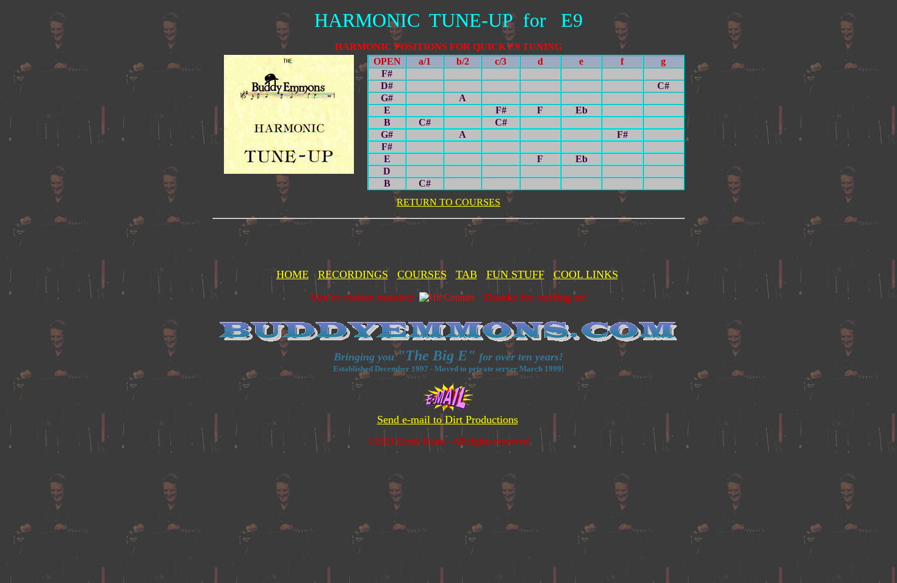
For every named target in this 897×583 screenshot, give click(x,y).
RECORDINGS (353, 274)
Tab (466, 274)
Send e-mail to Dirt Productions (447, 419)
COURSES (422, 274)
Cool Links (585, 274)
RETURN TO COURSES (448, 202)
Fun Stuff (515, 274)
